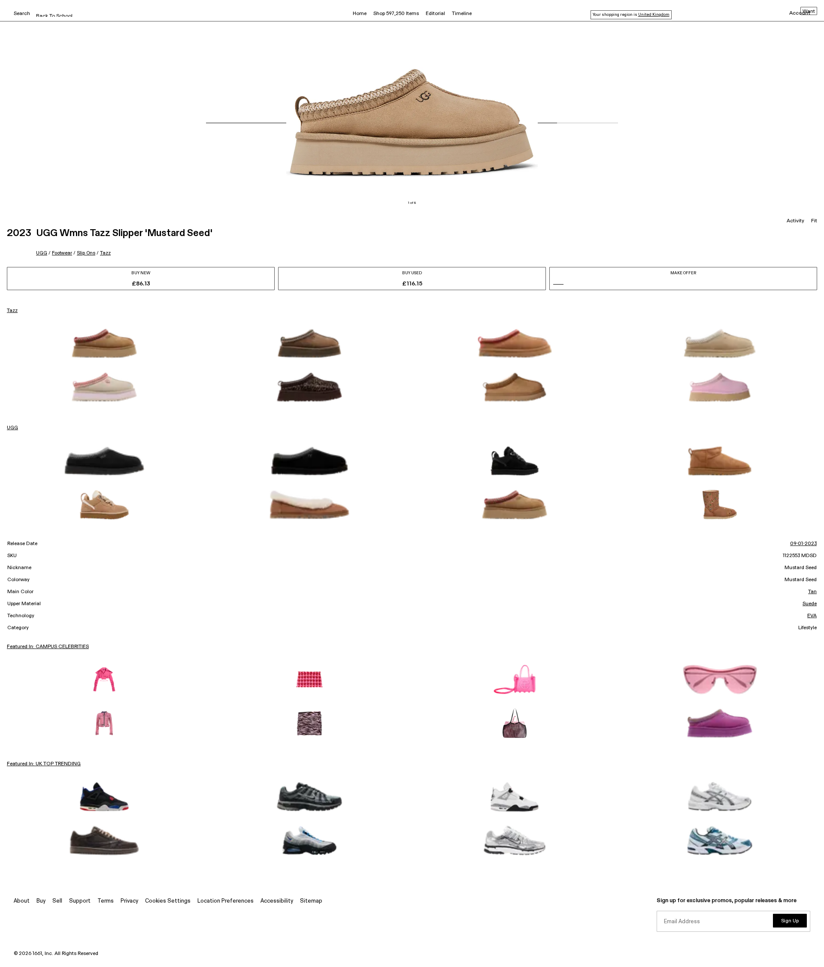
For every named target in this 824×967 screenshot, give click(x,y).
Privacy (129, 901)
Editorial (435, 13)
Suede (810, 603)
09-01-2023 (803, 543)
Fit (814, 221)
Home (360, 13)
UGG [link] (12, 427)
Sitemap (311, 901)
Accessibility (277, 901)
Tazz (105, 253)
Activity (795, 221)
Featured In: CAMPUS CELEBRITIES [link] (48, 646)
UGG (41, 253)
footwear (62, 253)
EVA (812, 615)
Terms (105, 901)
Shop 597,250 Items (396, 13)
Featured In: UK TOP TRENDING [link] (44, 764)
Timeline (462, 13)
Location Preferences (225, 901)
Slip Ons (86, 253)
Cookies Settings (168, 901)
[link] (104, 343)
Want (809, 11)
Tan (812, 591)
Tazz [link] (12, 310)
